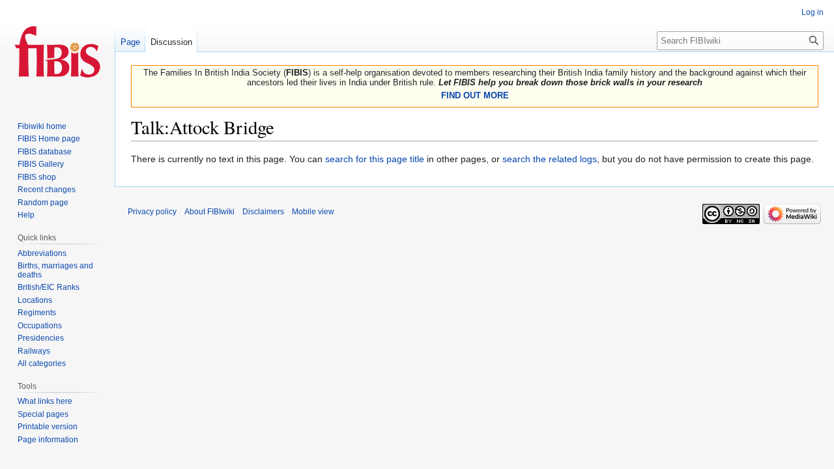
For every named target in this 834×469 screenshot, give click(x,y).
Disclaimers (263, 211)
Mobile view (313, 211)
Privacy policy (152, 211)
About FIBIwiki (209, 211)
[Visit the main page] (57, 52)
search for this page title (374, 159)
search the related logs (549, 159)
